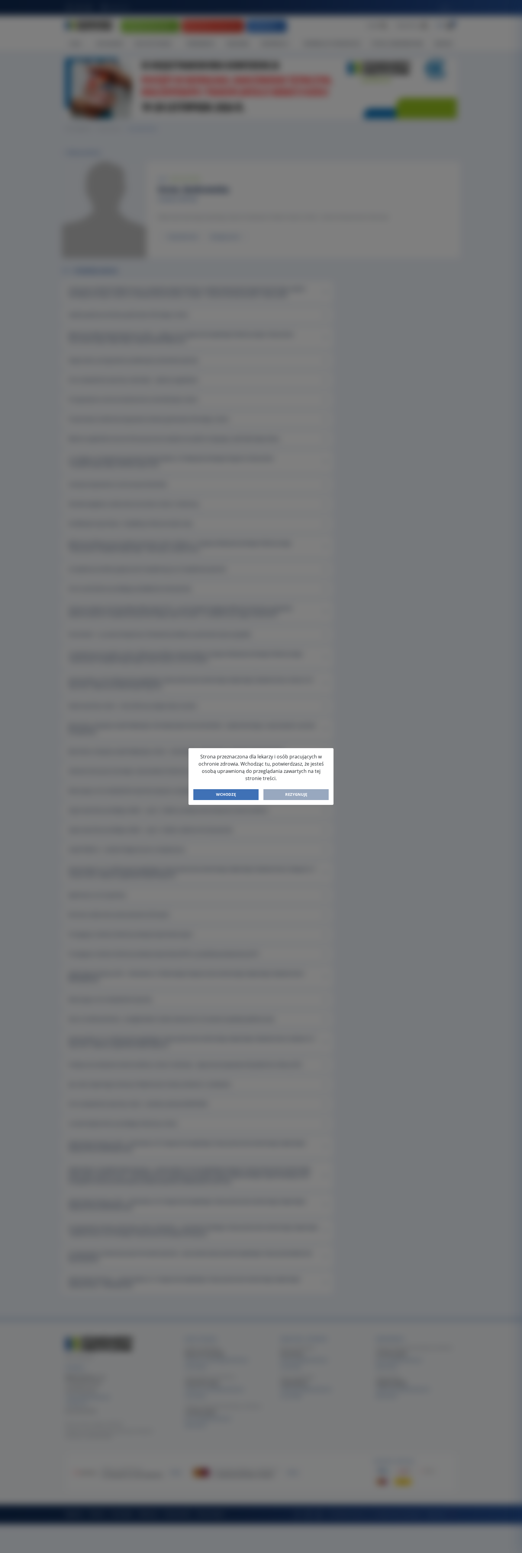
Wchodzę (226, 794)
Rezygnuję (296, 794)
